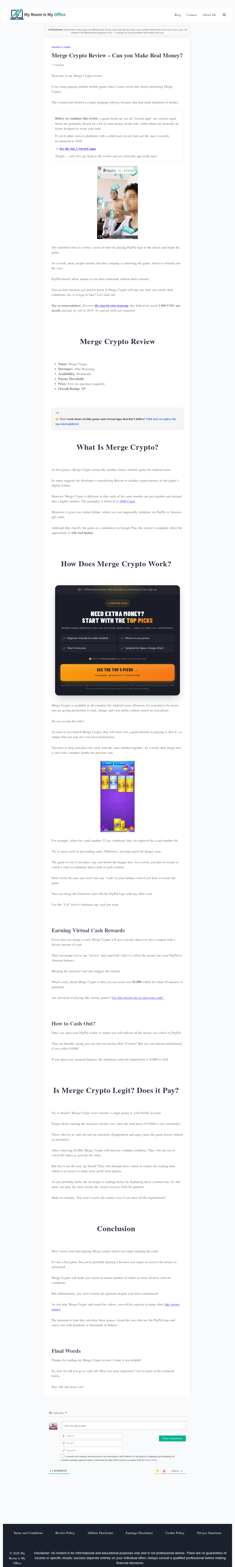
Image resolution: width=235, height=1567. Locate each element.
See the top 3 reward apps (77, 148)
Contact (192, 14)
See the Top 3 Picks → (117, 672)
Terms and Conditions (28, 1533)
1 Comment (58, 65)
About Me (209, 14)
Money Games (61, 47)
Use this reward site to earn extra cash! (138, 997)
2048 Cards (127, 501)
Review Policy (65, 1533)
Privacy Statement (209, 1533)
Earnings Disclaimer (139, 1533)
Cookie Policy (175, 1533)
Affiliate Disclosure (100, 1533)
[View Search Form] (224, 15)
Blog (177, 14)
